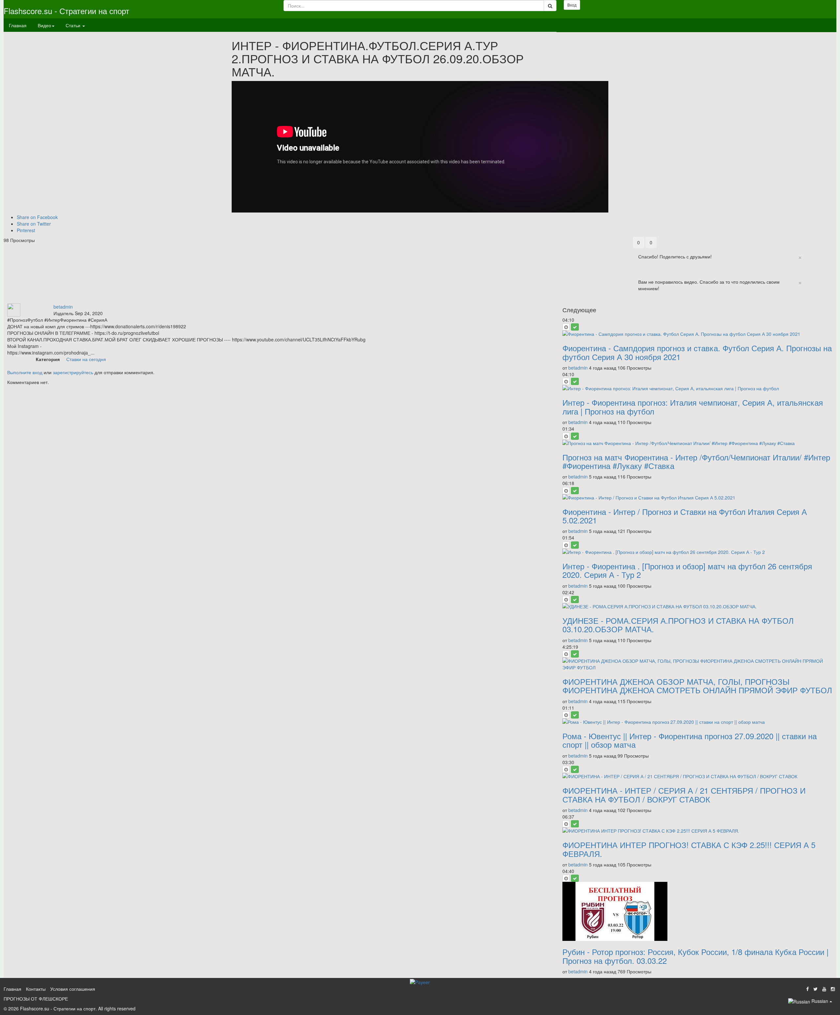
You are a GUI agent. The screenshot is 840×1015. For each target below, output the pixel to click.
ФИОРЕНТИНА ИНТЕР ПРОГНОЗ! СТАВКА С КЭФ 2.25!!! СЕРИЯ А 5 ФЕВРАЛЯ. (688, 849)
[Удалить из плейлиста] (575, 327)
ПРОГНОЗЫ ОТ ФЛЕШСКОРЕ (36, 998)
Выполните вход (24, 372)
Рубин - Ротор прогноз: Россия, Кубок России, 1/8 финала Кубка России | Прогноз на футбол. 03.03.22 (695, 956)
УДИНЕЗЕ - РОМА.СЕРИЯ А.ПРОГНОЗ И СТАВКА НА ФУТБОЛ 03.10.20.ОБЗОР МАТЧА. (678, 625)
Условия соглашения (72, 988)
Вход (572, 5)
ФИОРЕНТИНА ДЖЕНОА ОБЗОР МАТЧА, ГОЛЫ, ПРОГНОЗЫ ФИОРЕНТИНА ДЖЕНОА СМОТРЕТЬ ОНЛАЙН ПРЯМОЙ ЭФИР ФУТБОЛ (697, 686)
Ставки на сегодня (86, 359)
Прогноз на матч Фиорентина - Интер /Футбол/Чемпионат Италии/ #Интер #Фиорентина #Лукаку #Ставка (696, 461)
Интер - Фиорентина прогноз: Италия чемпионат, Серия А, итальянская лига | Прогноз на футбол (692, 406)
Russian (820, 1001)
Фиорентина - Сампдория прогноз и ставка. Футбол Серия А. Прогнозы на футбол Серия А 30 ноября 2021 (697, 352)
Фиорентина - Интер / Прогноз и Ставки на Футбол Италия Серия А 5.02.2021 (684, 516)
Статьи (74, 25)
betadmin (63, 306)
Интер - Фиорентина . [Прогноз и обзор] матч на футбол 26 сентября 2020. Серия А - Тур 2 (687, 570)
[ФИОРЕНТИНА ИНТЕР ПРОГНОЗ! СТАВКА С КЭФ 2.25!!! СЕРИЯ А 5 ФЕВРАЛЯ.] (697, 830)
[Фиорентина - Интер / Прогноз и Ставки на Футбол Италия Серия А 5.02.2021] (697, 497)
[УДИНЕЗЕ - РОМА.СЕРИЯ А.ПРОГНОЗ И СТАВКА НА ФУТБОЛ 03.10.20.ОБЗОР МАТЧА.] (697, 606)
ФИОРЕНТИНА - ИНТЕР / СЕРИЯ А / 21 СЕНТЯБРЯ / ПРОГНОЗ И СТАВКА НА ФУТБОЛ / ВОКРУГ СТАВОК (684, 794)
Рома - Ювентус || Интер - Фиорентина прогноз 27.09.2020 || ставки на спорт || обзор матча (689, 740)
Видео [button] (44, 25)
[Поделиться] (816, 240)
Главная (18, 25)
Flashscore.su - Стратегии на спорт (66, 10)
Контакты (36, 988)
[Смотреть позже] (566, 327)
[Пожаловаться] (830, 240)
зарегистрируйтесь (73, 372)
